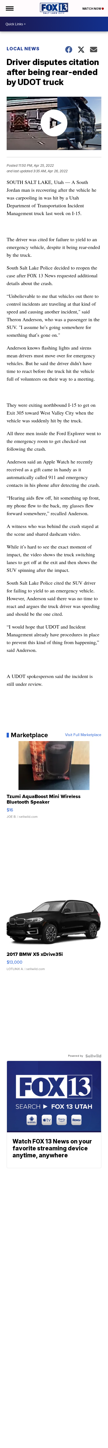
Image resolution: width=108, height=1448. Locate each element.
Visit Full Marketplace (83, 735)
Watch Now (92, 8)
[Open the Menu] (9, 8)
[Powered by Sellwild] (93, 1056)
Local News (23, 48)
